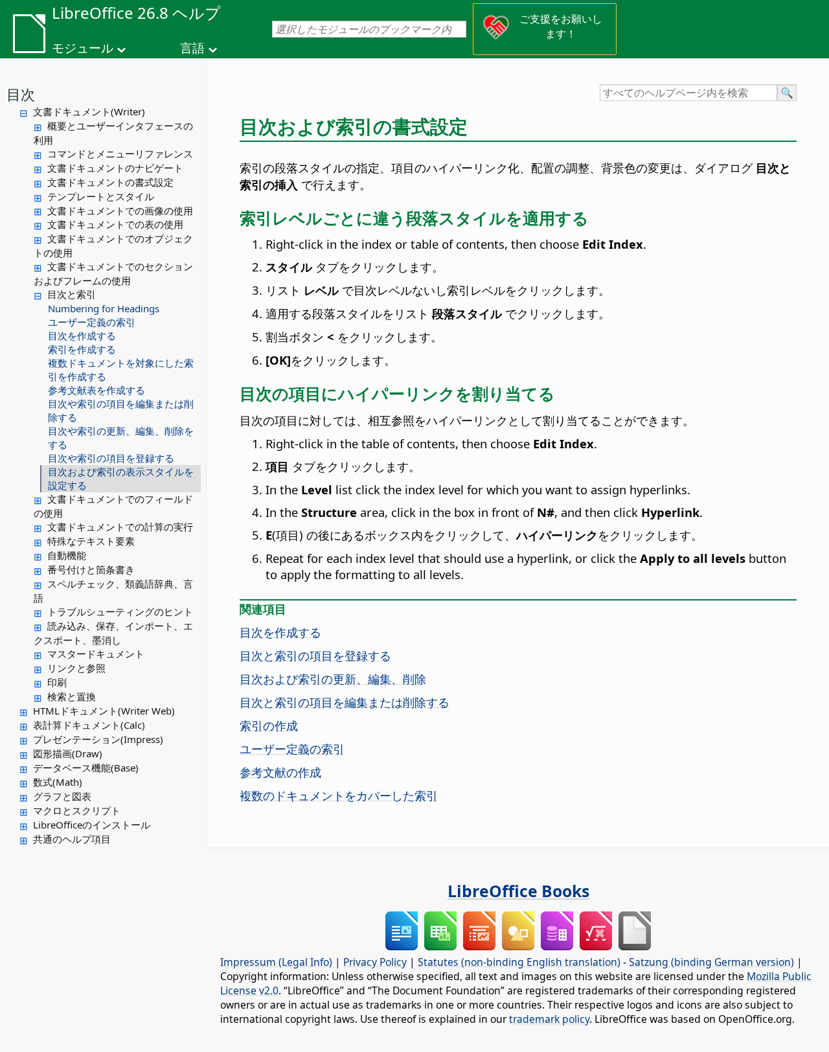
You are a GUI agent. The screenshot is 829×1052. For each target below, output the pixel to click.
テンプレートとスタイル (100, 196)
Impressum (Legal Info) (276, 962)
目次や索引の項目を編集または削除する (121, 410)
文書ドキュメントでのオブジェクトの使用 (113, 245)
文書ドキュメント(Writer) (89, 111)
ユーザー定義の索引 (91, 321)
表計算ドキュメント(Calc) (89, 724)
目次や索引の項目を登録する (111, 458)
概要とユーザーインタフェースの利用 (113, 132)
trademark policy (549, 1019)
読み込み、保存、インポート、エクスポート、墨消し (113, 632)
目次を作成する (82, 335)
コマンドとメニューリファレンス (120, 153)
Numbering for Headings (103, 308)
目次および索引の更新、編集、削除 (333, 678)
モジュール (82, 48)
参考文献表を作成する (96, 389)
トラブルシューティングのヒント (120, 611)
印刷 (57, 682)
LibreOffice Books (518, 891)
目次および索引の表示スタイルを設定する (121, 478)
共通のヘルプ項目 (72, 838)
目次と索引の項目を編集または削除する (344, 702)
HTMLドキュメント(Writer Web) (104, 710)
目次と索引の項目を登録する (315, 655)
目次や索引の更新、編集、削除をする (121, 437)
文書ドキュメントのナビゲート (115, 167)
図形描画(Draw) (67, 753)
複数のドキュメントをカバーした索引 (339, 795)
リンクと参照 (76, 667)
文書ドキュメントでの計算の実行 (120, 526)
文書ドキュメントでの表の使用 (115, 224)
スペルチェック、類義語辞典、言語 (113, 590)
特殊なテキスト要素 (91, 540)
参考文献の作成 (280, 772)
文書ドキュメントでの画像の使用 (120, 210)
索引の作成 (269, 725)
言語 (192, 48)
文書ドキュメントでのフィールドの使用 (113, 506)
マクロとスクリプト (76, 810)
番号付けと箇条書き (91, 569)
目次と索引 (71, 294)
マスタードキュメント (95, 653)
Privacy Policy (375, 962)
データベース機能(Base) (86, 767)
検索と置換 (71, 696)
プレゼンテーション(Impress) (98, 739)
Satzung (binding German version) (711, 962)
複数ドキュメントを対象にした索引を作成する (121, 369)
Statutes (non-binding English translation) (519, 962)
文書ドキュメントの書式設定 (110, 182)
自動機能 (66, 555)
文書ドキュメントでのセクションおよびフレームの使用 (113, 273)
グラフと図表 (62, 796)
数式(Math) (57, 781)
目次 (20, 94)
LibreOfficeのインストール (91, 824)
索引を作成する (82, 349)
